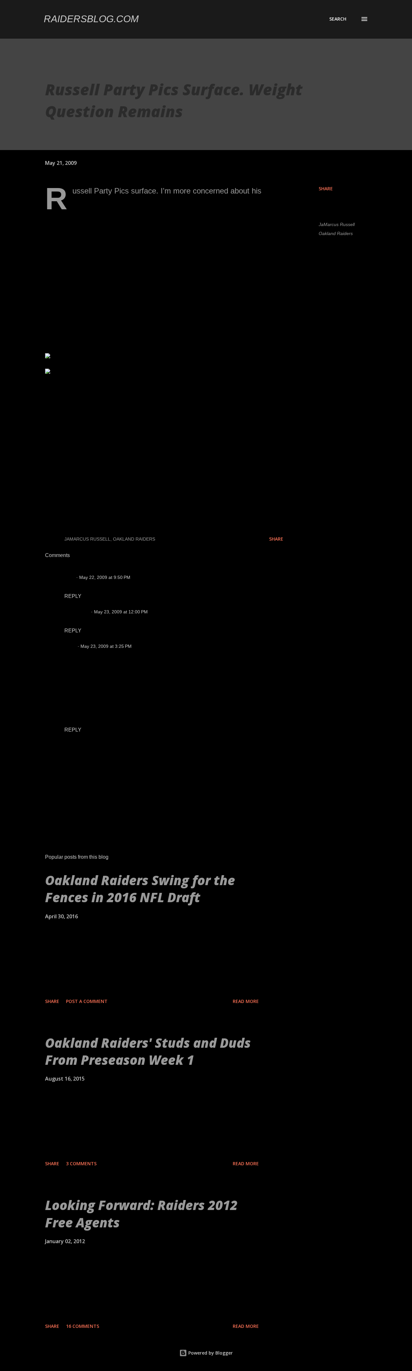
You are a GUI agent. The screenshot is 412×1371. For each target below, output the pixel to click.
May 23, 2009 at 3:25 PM (106, 646)
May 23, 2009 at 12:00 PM (121, 611)
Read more (246, 1001)
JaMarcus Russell (337, 224)
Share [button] (326, 188)
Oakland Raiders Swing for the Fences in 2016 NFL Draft (140, 888)
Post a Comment (87, 1001)
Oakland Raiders (336, 233)
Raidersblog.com (91, 19)
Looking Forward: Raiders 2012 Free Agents (141, 1213)
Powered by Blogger (210, 1353)
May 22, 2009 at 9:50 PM (104, 577)
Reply (72, 596)
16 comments (82, 1326)
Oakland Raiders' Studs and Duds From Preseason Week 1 (148, 1051)
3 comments (81, 1163)
